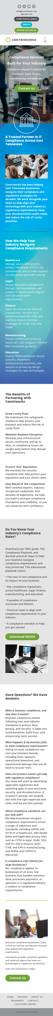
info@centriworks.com (26, 11)
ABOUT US (37, 996)
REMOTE (26, 24)
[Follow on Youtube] (29, 6)
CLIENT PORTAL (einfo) (26, 19)
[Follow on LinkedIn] (19, 6)
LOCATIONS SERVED (25, 1004)
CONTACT (33, 1000)
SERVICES (23, 996)
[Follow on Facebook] (24, 6)
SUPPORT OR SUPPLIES (26, 30)
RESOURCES (17, 1000)
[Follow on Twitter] (34, 6)
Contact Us (27, 88)
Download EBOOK (22, 637)
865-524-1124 (26, 14)
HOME (10, 996)
